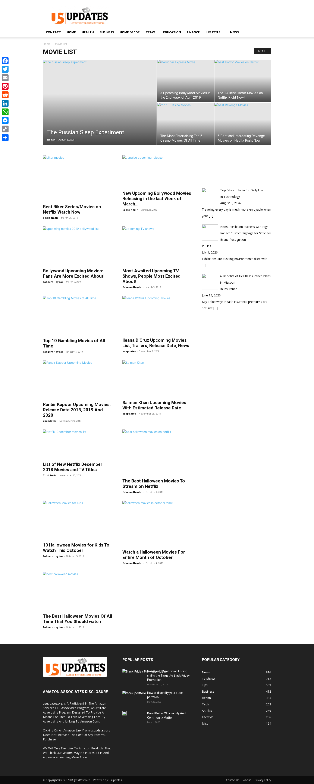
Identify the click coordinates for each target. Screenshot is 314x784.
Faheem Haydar (53, 281)
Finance (193, 32)
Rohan (51, 139)
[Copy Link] (5, 129)
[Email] (5, 77)
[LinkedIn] (5, 103)
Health (88, 32)
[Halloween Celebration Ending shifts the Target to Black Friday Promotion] (144, 681)
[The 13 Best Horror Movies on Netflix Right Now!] (242, 79)
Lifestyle (213, 32)
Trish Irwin (50, 475)
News (234, 32)
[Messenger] (5, 120)
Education (172, 32)
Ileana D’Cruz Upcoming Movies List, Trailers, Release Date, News (155, 343)
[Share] (5, 137)
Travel (151, 32)
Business (107, 32)
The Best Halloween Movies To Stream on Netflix (153, 483)
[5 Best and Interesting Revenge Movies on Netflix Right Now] (242, 118)
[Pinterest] (5, 86)
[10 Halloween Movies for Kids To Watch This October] (77, 520)
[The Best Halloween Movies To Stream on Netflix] (157, 452)
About (247, 780)
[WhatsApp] (5, 112)
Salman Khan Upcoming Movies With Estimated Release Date (154, 405)
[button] (266, 33)
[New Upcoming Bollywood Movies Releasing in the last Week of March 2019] (157, 171)
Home (71, 32)
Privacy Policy (263, 780)
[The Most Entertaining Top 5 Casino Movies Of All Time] (185, 119)
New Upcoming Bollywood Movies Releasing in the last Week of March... (156, 199)
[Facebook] (5, 60)
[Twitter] (5, 69)
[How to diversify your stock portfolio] (134, 699)
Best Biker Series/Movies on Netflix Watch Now (72, 209)
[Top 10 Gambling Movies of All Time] (77, 315)
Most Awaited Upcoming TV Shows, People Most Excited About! (151, 276)
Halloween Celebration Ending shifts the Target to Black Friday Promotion (168, 675)
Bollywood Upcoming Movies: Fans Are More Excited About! (73, 273)
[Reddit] (5, 95)
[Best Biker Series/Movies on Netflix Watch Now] (77, 178)
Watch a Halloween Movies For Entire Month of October (153, 555)
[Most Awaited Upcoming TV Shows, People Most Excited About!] (157, 245)
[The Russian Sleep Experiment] (100, 109)
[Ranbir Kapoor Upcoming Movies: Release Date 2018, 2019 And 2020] (77, 379)
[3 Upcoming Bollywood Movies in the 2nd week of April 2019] (185, 70)
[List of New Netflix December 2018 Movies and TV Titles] (77, 444)
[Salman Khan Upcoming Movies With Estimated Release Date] (157, 378)
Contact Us (232, 780)
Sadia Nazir (50, 217)
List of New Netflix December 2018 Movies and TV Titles (72, 467)
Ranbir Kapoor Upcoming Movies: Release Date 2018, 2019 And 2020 (77, 410)
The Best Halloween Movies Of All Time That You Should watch (77, 619)
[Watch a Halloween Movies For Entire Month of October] (157, 524)
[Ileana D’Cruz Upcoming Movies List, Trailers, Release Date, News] (157, 315)
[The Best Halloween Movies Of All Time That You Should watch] (77, 591)
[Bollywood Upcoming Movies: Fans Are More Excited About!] (77, 245)
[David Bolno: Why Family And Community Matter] (124, 713)
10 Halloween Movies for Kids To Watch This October (76, 547)
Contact (53, 32)
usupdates (129, 351)
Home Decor (130, 32)
